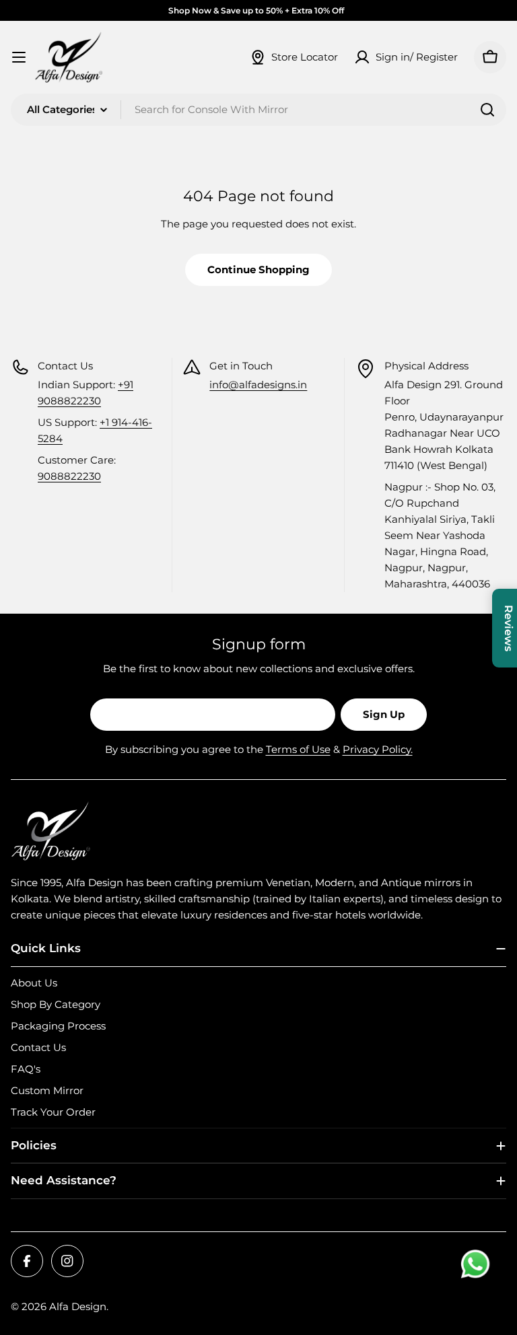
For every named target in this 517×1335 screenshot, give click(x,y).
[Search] (487, 110)
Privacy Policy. (378, 749)
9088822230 (69, 476)
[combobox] (258, 110)
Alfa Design (77, 1306)
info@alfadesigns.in (258, 384)
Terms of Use (298, 749)
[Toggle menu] (19, 57)
